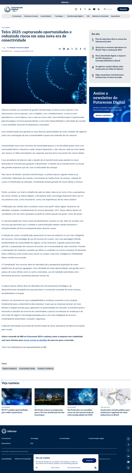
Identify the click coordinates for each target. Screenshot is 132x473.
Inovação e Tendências (45, 368)
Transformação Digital (75, 16)
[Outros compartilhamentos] (84, 49)
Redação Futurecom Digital (19, 48)
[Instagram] (76, 9)
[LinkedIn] (90, 9)
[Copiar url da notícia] (60, 49)
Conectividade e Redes (27, 368)
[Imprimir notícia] (64, 49)
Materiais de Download (100, 16)
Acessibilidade (7, 459)
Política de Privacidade (23, 459)
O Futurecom (16, 16)
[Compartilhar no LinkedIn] (68, 49)
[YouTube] (94, 9)
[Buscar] (105, 9)
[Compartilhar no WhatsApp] (76, 49)
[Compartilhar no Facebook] (80, 49)
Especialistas (115, 16)
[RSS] (99, 9)
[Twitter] (85, 9)
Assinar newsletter (103, 115)
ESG (88, 16)
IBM (5, 326)
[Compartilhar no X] (72, 49)
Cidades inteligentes (9, 368)
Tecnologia (59, 16)
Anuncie (123, 9)
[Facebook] (80, 9)
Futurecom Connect (31, 16)
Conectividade (46, 16)
